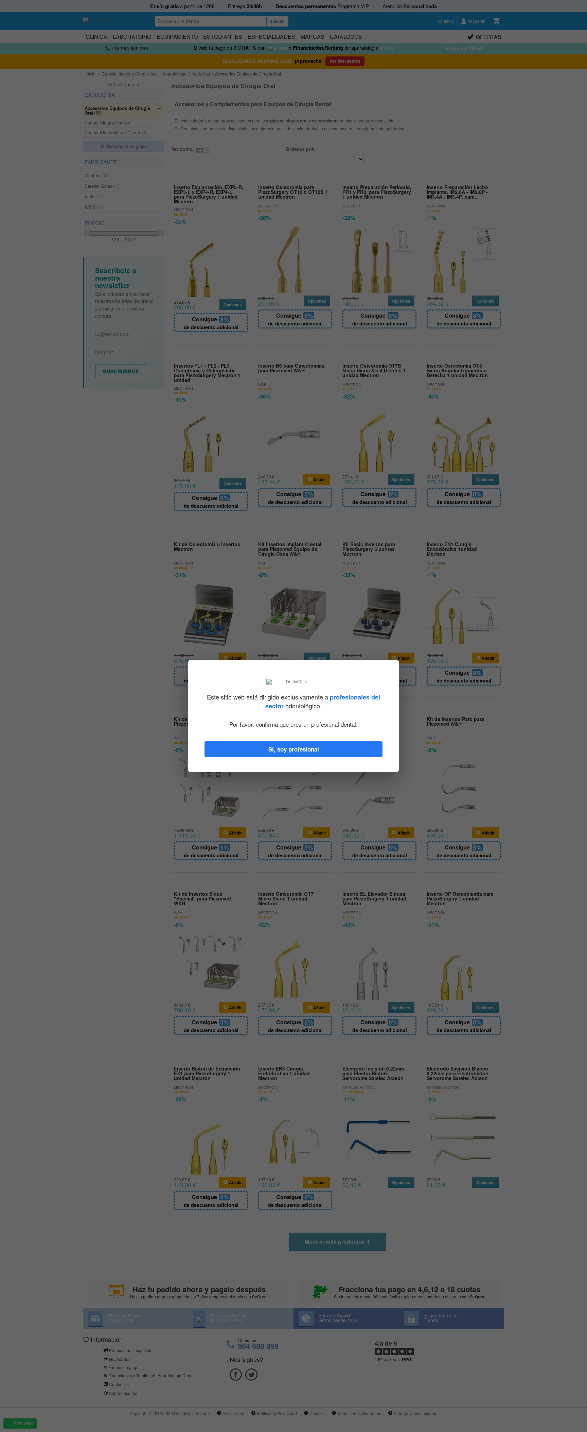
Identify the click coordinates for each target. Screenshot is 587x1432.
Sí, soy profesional (293, 749)
